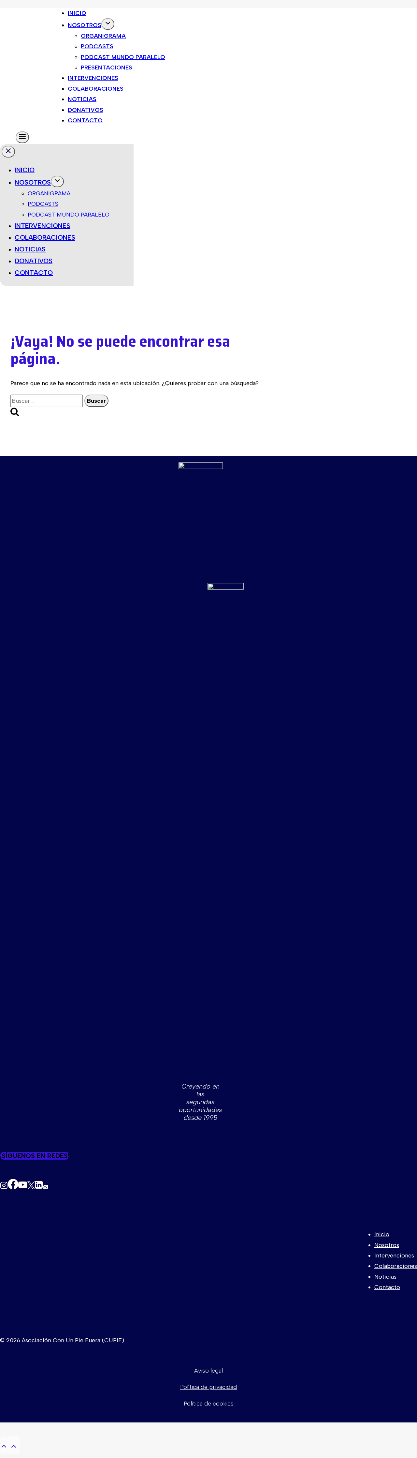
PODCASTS (43, 203)
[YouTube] (22, 1186)
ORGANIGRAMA (49, 193)
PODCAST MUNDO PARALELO (68, 214)
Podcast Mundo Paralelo (123, 57)
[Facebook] (13, 1186)
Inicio (77, 13)
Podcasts (97, 46)
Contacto (85, 120)
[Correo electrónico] (45, 1186)
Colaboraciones (95, 88)
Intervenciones (93, 78)
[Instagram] (4, 1186)
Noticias (82, 99)
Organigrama (103, 35)
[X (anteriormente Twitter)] (31, 1186)
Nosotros (84, 25)
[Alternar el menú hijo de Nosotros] (107, 24)
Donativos (85, 109)
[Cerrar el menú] (8, 152)
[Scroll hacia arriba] (4, 1445)
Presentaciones (106, 67)
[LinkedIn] (39, 1186)
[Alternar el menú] (22, 137)
